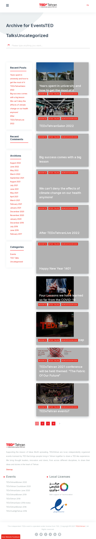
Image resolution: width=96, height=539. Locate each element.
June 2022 (14, 166)
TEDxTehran (80, 526)
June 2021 (14, 189)
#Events (42, 94)
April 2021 (14, 196)
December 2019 (17, 223)
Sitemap (9, 469)
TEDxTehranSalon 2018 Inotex (18, 503)
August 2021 (15, 181)
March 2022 (15, 174)
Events (13, 254)
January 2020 (16, 219)
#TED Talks (54, 94)
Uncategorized (16, 261)
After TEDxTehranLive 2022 (17, 120)
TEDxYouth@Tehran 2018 (16, 511)
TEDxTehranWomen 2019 (16, 494)
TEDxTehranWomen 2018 (16, 507)
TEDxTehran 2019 (13, 499)
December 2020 (17, 211)
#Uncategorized (69, 94)
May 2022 (14, 170)
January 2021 (15, 208)
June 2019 (14, 230)
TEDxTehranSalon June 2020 (18, 490)
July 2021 (14, 185)
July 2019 (14, 226)
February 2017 (16, 234)
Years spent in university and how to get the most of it (19, 79)
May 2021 (14, 193)
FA (88, 5)
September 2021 (17, 178)
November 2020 (17, 215)
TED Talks (14, 258)
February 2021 (16, 204)
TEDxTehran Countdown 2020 (18, 486)
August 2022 (15, 163)
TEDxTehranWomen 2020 (16, 482)
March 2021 (15, 200)
